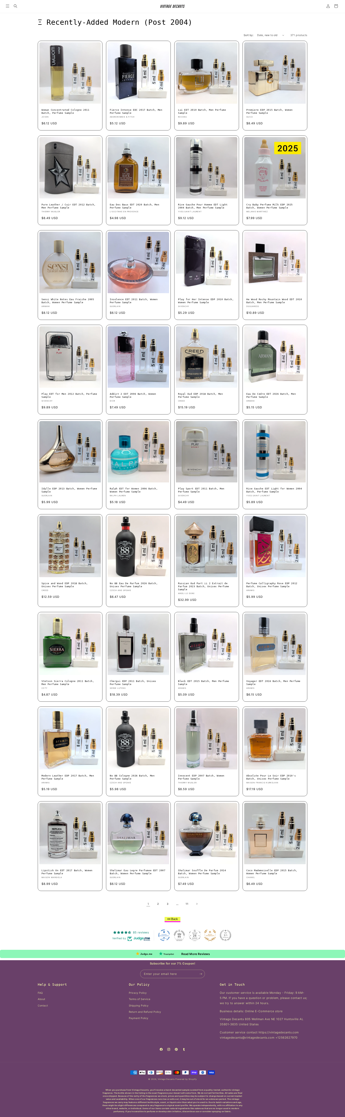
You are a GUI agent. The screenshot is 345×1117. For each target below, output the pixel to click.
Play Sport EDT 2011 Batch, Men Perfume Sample (201, 490)
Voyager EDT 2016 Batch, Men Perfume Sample (273, 683)
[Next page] (197, 904)
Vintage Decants (166, 1079)
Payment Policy (138, 1018)
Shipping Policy (139, 1005)
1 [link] (148, 904)
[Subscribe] (201, 974)
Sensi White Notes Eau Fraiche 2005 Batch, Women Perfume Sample (68, 301)
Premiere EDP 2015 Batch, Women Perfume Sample (269, 111)
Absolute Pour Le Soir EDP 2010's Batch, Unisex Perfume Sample (271, 777)
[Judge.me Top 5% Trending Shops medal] (225, 935)
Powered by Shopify (186, 1079)
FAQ (40, 992)
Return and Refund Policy (145, 1011)
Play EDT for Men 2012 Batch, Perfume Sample (69, 395)
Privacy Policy (138, 992)
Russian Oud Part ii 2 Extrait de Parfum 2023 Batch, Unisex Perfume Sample (203, 586)
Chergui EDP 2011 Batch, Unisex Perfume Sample (133, 683)
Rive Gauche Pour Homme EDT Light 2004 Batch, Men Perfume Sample (202, 206)
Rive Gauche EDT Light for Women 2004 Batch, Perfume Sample (274, 490)
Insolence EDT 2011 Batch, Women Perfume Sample (134, 301)
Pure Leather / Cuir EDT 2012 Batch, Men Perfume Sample (69, 206)
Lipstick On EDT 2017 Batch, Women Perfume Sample (67, 872)
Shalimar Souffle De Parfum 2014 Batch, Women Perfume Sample (202, 872)
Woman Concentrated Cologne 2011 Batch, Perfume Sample (65, 111)
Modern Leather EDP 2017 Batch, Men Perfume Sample (68, 777)
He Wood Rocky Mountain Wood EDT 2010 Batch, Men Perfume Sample (274, 301)
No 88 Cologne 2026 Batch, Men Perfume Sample (132, 777)
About (41, 999)
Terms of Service (139, 999)
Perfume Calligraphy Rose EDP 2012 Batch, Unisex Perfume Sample (271, 585)
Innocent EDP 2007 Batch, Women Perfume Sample (201, 777)
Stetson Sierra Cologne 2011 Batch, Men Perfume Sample (68, 683)
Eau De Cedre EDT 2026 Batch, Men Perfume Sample (271, 395)
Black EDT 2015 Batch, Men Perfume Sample (203, 683)
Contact (43, 1005)
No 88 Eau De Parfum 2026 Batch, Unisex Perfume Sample (134, 585)
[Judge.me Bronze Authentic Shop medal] (210, 935)
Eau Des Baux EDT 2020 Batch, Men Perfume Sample (134, 206)
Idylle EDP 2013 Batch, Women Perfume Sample (69, 490)
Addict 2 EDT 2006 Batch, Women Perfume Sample (133, 395)
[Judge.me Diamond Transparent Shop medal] (164, 935)
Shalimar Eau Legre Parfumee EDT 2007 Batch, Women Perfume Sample (137, 872)
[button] (8, 6)
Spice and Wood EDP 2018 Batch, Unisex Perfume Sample (65, 585)
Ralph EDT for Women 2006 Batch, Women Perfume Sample (134, 490)
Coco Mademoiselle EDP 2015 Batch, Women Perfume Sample (271, 872)
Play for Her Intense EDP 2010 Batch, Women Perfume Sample (206, 301)
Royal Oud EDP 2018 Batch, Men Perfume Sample (200, 395)
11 (187, 903)
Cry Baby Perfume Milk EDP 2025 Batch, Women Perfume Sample (269, 206)
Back (172, 919)
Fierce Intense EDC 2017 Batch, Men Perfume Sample (136, 111)
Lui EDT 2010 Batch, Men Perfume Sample (202, 111)
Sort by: (249, 35)
